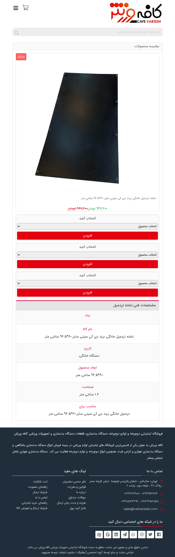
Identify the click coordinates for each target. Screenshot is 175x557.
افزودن (87, 235)
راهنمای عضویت (37, 486)
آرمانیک (81, 552)
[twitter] (150, 534)
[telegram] (124, 534)
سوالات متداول (77, 497)
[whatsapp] (133, 534)
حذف (21, 56)
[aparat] (99, 534)
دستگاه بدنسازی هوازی (34, 451)
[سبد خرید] (24, 7)
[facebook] (159, 534)
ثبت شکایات (40, 481)
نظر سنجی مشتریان (74, 481)
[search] (16, 32)
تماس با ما (41, 497)
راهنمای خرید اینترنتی (34, 502)
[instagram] (142, 534)
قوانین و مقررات (76, 486)
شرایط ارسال (40, 492)
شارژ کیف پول (78, 508)
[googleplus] (107, 534)
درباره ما (81, 492)
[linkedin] (116, 534)
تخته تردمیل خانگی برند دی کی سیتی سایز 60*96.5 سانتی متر (118, 198)
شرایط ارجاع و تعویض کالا (31, 508)
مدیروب (45, 552)
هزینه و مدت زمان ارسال (71, 502)
